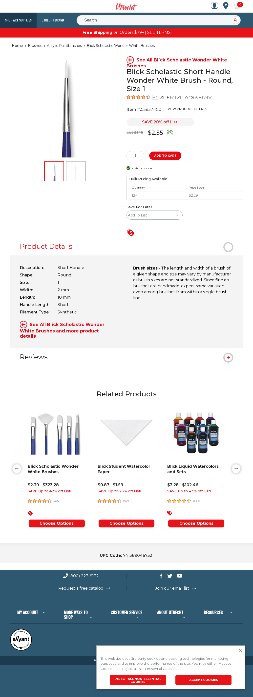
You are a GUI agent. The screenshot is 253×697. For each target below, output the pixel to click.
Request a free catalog (81, 588)
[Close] (241, 651)
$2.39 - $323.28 (43, 485)
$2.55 (155, 132)
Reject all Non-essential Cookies (138, 680)
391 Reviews (170, 97)
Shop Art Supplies (18, 19)
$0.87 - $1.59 (110, 485)
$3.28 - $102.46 (182, 485)
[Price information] (131, 233)
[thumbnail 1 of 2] (54, 171)
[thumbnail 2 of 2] (76, 171)
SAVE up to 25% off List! (119, 491)
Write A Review (198, 97)
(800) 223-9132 (84, 576)
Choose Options (57, 523)
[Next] (236, 469)
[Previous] (17, 469)
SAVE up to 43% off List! (189, 491)
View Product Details (187, 109)
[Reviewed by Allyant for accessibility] (21, 649)
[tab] (126, 246)
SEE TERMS (159, 32)
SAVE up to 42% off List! (49, 491)
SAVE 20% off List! (160, 122)
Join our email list (172, 588)
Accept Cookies (203, 680)
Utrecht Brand (53, 19)
